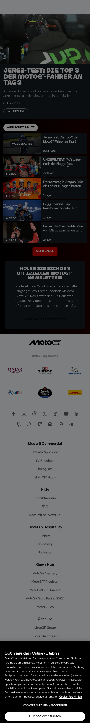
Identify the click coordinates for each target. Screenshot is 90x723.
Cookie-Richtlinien (70, 696)
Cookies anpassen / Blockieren (45, 705)
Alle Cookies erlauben (45, 716)
